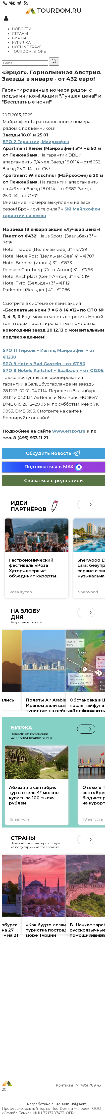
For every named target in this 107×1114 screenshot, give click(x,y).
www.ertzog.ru (68, 431)
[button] (82, 504)
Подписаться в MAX (48, 466)
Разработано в (57, 1104)
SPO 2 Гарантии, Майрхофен (36, 141)
